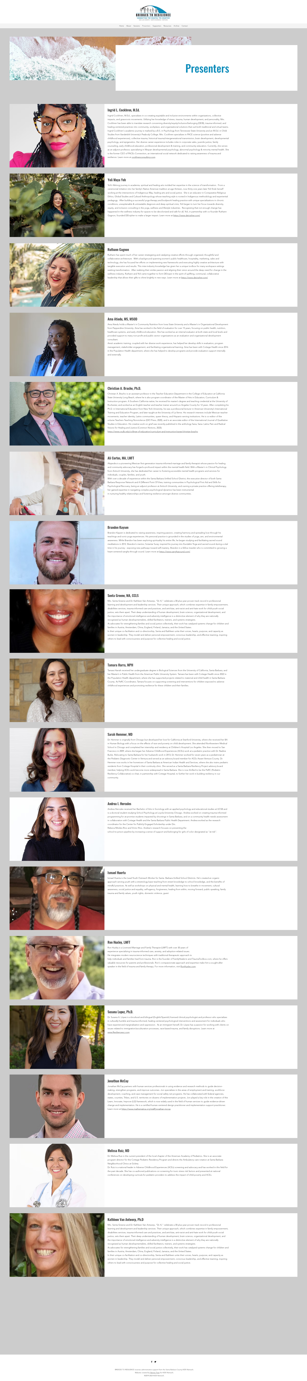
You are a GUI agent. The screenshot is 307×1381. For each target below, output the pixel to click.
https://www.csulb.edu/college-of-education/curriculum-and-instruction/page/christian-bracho (153, 431)
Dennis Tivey (155, 1373)
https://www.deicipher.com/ (186, 215)
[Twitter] (155, 1362)
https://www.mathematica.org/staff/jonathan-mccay (146, 1109)
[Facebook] (152, 1362)
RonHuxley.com (188, 966)
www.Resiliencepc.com (119, 1032)
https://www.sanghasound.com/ (174, 551)
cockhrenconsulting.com (143, 157)
